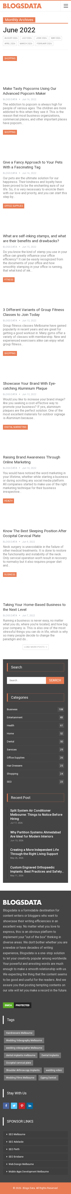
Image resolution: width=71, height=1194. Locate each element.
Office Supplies (13, 206)
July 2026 (27, 38)
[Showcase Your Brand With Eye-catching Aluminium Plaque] (23, 364)
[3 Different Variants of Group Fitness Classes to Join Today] (23, 290)
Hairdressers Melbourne (19, 1033)
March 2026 (26, 44)
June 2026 (41, 38)
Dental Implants (50, 1055)
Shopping (10, 58)
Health (8, 500)
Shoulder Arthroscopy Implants (23, 1070)
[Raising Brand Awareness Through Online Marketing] (23, 438)
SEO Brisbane (16, 1156)
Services (12, 749)
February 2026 (44, 44)
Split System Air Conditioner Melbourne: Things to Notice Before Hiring (36, 815)
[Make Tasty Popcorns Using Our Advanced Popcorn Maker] (23, 69)
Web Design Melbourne (21, 1164)
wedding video (54, 1070)
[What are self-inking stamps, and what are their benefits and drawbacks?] (23, 217)
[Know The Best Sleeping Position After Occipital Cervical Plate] (23, 511)
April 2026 (10, 44)
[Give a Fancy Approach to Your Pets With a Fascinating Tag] (23, 143)
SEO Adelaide (16, 1141)
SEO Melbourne (17, 1134)
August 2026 (11, 38)
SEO (9, 781)
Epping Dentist (48, 1077)
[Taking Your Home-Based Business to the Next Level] (23, 585)
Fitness (8, 279)
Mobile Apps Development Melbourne (29, 1171)
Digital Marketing (15, 427)
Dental (10, 741)
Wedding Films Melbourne (20, 1077)
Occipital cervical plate (18, 1062)
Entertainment (14, 717)
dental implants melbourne (20, 1055)
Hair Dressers (14, 765)
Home (10, 733)
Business (9, 574)
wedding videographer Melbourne (24, 1048)
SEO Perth (14, 1149)
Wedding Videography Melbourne (24, 1040)
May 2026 (55, 38)
